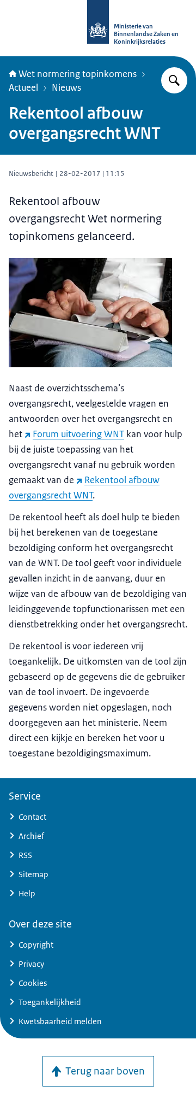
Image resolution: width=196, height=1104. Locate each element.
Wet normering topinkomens (78, 74)
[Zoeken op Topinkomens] (174, 80)
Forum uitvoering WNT (78, 434)
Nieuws (66, 87)
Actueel (23, 87)
